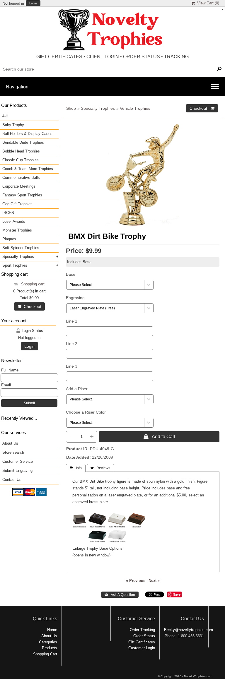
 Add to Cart (159, 436)
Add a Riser (77, 388)
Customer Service (17, 461)
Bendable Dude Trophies (23, 142)
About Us (10, 443)
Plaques (9, 239)
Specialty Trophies (98, 108)
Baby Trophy (13, 125)
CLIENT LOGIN (102, 56)
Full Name (9, 370)
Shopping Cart (45, 654)
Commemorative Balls (21, 177)
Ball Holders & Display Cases (27, 133)
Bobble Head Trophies (21, 151)
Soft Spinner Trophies (20, 248)
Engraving (75, 297)
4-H (5, 116)
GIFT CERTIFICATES (59, 56)
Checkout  (202, 108)
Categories (48, 642)
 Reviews (100, 468)
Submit (29, 403)
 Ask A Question (120, 595)
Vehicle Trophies (135, 108)
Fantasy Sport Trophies (22, 195)
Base (70, 274)
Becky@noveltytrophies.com (188, 630)
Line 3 (71, 366)
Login (33, 3)
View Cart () (207, 3)
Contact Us (11, 479)
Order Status (144, 636)
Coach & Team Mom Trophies (27, 169)
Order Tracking (142, 630)
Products (49, 648)
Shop (71, 108)
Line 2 (71, 343)
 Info (76, 468)
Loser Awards (13, 221)
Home (52, 630)
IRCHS (8, 212)
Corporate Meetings (18, 186)
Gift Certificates (141, 642)
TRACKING (176, 56)
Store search (13, 452)
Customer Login (141, 648)
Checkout (31, 306)
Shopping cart (33, 284)
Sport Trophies (14, 265)
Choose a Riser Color (86, 412)
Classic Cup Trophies (20, 160)
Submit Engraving (17, 470)
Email (6, 385)
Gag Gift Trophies (17, 204)
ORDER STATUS (141, 56)
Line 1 (71, 321)
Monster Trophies (17, 230)
